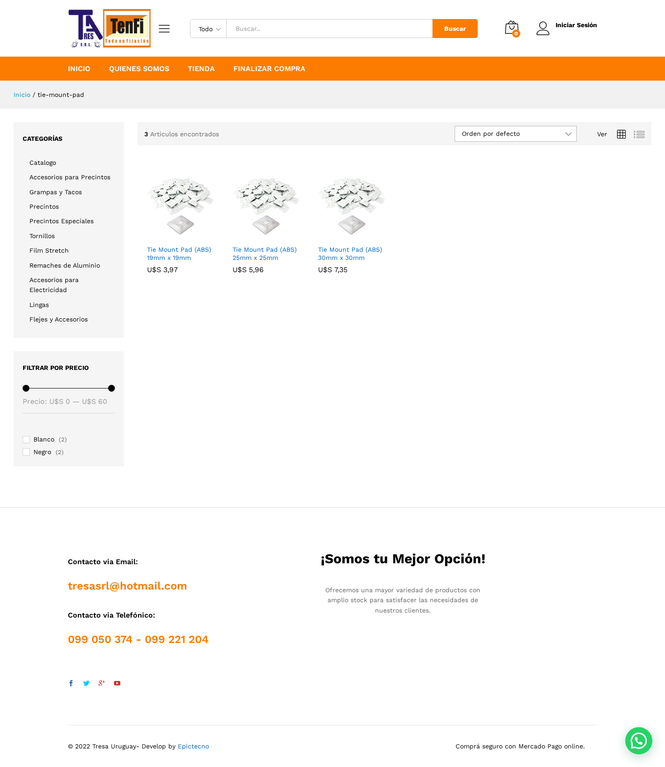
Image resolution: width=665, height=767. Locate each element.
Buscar (455, 28)
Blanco (43, 439)
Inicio (79, 68)
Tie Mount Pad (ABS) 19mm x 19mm (179, 253)
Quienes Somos (139, 68)
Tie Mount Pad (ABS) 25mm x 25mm (265, 253)
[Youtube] (117, 684)
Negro (42, 451)
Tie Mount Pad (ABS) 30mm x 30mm (350, 253)
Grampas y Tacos (55, 192)
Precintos (44, 206)
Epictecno (193, 746)
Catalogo (42, 162)
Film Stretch (49, 250)
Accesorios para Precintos (69, 177)
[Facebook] (71, 684)
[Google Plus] (101, 684)
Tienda (201, 68)
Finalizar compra (269, 68)
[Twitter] (86, 684)
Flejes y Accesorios (58, 319)
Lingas (39, 304)
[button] (638, 740)
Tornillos (42, 236)
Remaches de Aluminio (64, 265)
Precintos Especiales (61, 221)
